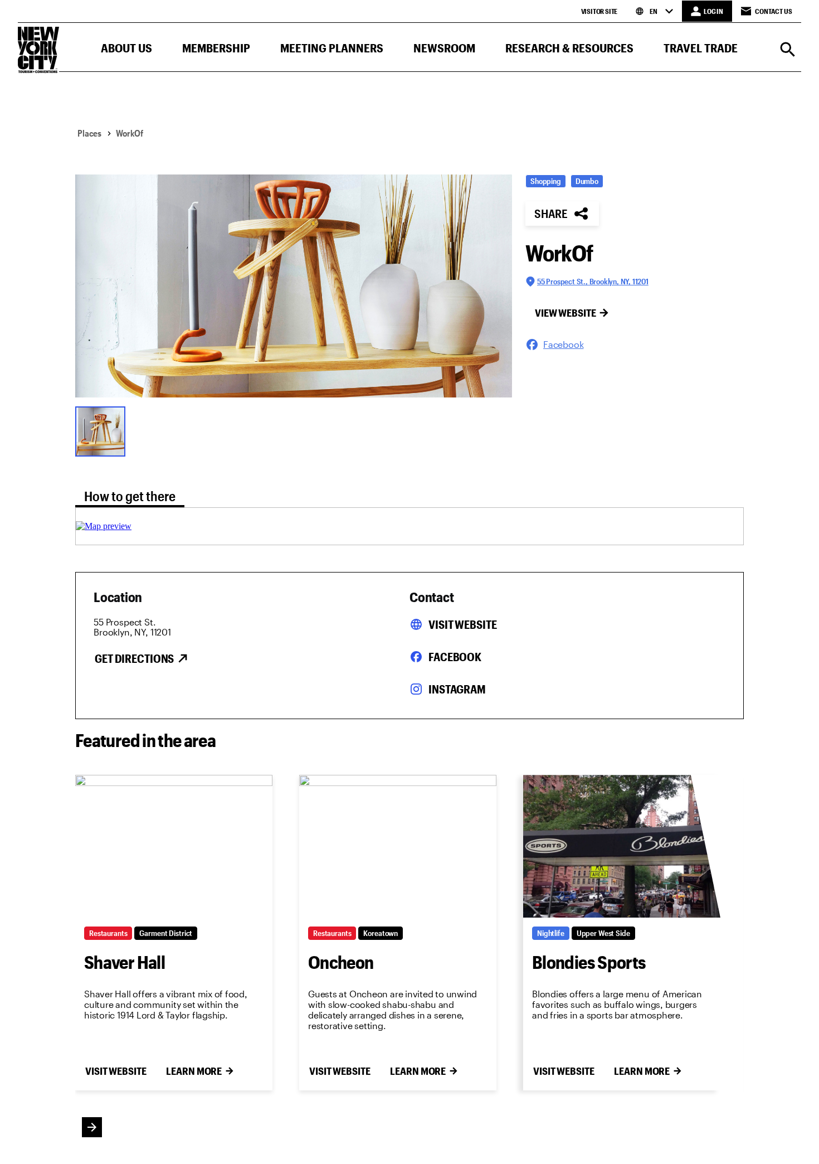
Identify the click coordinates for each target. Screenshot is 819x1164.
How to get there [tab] (130, 496)
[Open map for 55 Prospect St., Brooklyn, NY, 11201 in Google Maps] (103, 526)
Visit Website (462, 624)
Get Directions (134, 658)
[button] (126, 50)
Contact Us (773, 11)
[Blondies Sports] (621, 846)
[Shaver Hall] (173, 846)
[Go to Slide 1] (103, 430)
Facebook (454, 656)
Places (89, 133)
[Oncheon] (397, 846)
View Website (565, 313)
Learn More (194, 1071)
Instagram (457, 689)
